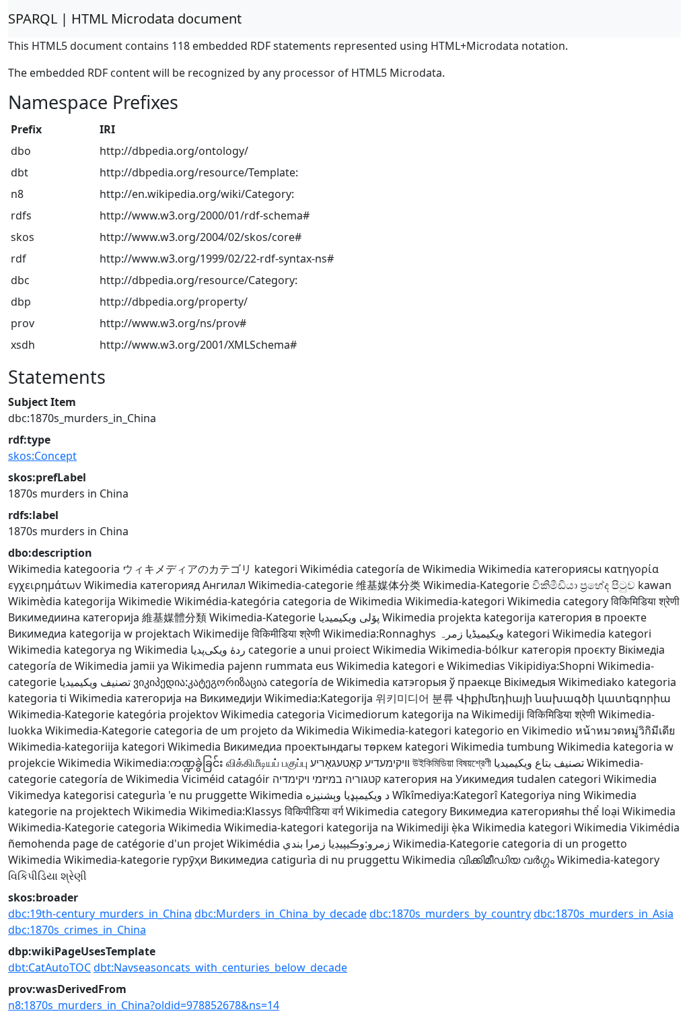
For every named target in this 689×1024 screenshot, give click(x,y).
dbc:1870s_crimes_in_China (77, 929)
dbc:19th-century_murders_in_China (100, 913)
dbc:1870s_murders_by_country (450, 913)
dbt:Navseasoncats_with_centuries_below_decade (220, 967)
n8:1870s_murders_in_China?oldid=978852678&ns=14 (143, 1005)
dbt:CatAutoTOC (49, 967)
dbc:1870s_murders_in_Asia (604, 913)
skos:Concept (42, 455)
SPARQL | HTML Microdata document (125, 18)
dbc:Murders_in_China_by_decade (280, 913)
